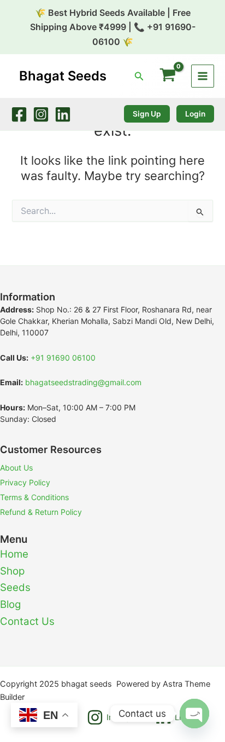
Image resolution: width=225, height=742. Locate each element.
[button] (139, 76)
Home (14, 554)
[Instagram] (41, 114)
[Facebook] (19, 114)
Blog (10, 604)
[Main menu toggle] (202, 76)
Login (195, 113)
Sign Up (147, 113)
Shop (12, 571)
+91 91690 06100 (63, 357)
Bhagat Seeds (62, 76)
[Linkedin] (63, 114)
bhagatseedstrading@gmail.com (83, 382)
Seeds (15, 587)
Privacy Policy (25, 482)
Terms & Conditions (34, 497)
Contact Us (27, 621)
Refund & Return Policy (41, 512)
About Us (16, 467)
